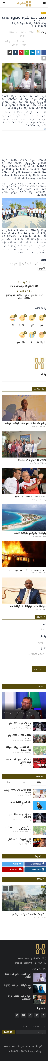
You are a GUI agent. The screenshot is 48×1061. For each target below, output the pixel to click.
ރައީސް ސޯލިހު (39, 264)
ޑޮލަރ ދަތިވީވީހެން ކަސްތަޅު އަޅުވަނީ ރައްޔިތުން (19, 840)
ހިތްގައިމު (22, 325)
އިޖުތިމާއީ (43, 13)
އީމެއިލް (43, 636)
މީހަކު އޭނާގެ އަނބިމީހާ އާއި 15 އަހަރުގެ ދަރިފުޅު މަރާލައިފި (17, 761)
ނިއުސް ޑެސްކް (43, 463)
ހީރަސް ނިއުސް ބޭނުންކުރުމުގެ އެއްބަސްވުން (25, 1051)
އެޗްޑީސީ (42, 268)
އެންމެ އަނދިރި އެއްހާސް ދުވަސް (20, 802)
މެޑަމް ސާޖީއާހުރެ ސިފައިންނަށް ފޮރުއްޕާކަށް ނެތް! (17, 987)
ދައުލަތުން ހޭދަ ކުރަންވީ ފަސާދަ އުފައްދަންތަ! (31, 460)
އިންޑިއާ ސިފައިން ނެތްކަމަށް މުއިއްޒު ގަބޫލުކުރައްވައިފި (19, 998)
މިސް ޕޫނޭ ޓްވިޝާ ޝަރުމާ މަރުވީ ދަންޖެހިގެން (20, 724)
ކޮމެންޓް (43, 649)
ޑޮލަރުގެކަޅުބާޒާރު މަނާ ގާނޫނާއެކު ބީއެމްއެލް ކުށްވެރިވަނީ (17, 791)
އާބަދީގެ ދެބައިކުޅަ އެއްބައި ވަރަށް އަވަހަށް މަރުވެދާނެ (18, 976)
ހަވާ (30, 795)
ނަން (44, 624)
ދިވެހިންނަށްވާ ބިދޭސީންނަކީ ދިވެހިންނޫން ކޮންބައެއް (30, 533)
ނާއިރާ (45, 918)
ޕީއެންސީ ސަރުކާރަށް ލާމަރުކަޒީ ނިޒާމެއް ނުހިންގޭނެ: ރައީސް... (25, 423)
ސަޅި (41, 325)
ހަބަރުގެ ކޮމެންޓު (39, 669)
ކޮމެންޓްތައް (40, 617)
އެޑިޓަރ (44, 427)
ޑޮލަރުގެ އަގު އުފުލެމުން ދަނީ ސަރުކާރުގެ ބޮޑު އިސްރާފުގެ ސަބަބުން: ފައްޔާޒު (24, 297)
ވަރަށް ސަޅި (21, 342)
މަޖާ (12, 325)
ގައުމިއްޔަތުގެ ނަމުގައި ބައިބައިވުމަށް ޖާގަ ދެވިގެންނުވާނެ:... (28, 606)
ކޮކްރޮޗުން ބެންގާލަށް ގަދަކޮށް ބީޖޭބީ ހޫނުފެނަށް (19, 736)
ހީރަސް (43, 32)
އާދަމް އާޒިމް (26, 264)
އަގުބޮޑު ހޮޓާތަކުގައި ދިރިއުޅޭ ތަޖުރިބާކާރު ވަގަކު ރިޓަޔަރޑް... (18, 748)
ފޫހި (32, 325)
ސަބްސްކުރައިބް (8, 1032)
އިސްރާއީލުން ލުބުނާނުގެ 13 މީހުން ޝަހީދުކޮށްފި (29, 914)
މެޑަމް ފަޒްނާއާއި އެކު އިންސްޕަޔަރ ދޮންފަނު (24, 286)
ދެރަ (32, 342)
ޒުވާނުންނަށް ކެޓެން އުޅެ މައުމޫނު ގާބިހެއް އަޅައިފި (30, 496)
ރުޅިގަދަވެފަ (41, 342)
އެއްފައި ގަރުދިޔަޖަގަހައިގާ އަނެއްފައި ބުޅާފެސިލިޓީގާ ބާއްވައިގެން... (26, 570)
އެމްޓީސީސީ (14, 264)
